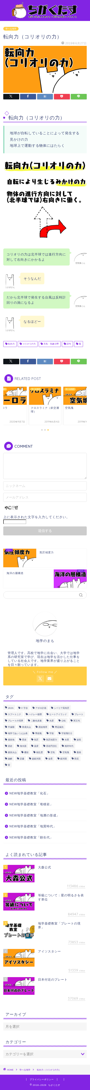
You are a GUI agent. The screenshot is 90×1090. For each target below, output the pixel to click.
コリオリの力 (29, 344)
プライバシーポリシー (42, 1079)
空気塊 (65, 752)
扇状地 (11, 739)
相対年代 (69, 746)
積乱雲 (39, 752)
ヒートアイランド (58, 714)
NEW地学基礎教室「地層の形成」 (34, 815)
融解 (10, 758)
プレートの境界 (15, 720)
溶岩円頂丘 (51, 746)
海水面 (23, 746)
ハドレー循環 (35, 714)
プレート (78, 714)
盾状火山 (12, 752)
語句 (68, 344)
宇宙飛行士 (66, 733)
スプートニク (14, 714)
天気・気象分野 (51, 344)
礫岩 (26, 752)
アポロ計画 (40, 708)
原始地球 (42, 727)
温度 (36, 746)
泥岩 (10, 746)
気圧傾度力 (51, 739)
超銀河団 (36, 758)
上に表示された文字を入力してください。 (36, 517)
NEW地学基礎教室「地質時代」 (32, 826)
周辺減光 (59, 727)
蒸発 (79, 752)
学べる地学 (10, 29)
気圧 (36, 739)
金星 (50, 758)
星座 (24, 739)
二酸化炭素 (36, 720)
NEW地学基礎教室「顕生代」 (31, 837)
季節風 (38, 733)
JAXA (11, 708)
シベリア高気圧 (61, 708)
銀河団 (63, 758)
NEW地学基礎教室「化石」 (29, 793)
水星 (67, 739)
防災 (76, 758)
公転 (63, 720)
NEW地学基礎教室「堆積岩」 (31, 804)
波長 (79, 739)
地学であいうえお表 (18, 733)
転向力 (11, 344)
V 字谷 (24, 708)
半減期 (11, 727)
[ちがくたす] (45, 17)
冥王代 (76, 720)
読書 (22, 758)
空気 (52, 752)
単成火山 (26, 727)
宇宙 (51, 733)
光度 (51, 720)
